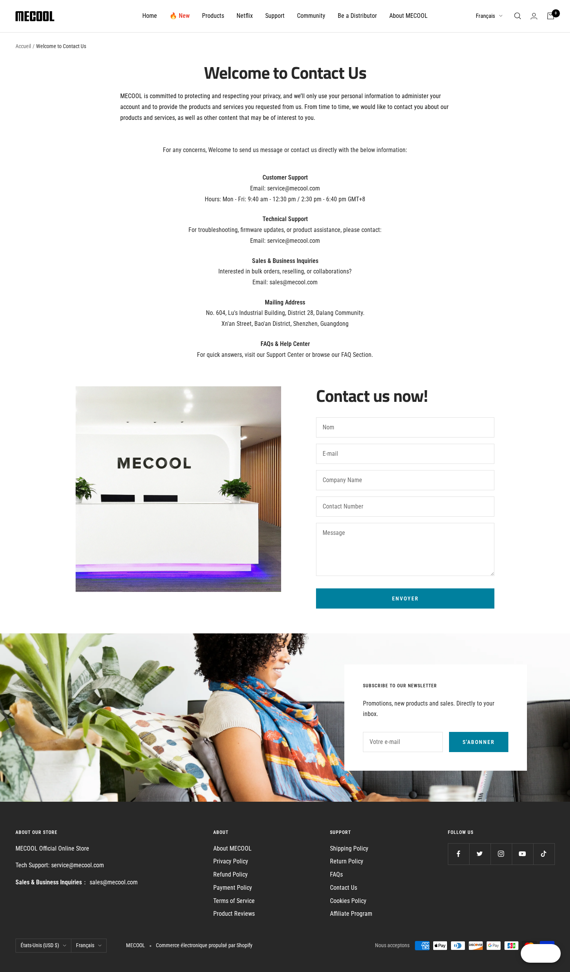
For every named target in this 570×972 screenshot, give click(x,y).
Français (485, 15)
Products (213, 15)
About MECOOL (408, 15)
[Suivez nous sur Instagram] (501, 854)
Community (311, 15)
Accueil (23, 46)
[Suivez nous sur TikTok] (543, 854)
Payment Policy (232, 887)
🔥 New (179, 15)
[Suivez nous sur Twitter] (480, 854)
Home (149, 15)
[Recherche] (517, 15)
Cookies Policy (348, 901)
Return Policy (346, 861)
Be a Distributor (357, 15)
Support (275, 15)
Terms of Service (234, 901)
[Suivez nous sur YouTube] (522, 854)
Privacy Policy (230, 861)
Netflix (245, 15)
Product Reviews (234, 913)
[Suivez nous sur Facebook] (458, 854)
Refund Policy (230, 874)
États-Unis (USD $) (40, 945)
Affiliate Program (351, 913)
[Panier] (550, 15)
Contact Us (343, 887)
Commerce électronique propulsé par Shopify (204, 945)
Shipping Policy (349, 848)
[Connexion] (533, 16)
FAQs (336, 874)
